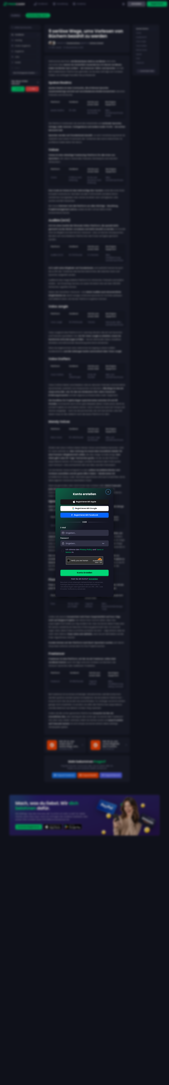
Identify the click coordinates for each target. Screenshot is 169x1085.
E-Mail (63, 527)
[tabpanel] (84, 559)
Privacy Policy (86, 549)
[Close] (108, 491)
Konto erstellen (84, 572)
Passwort (64, 538)
